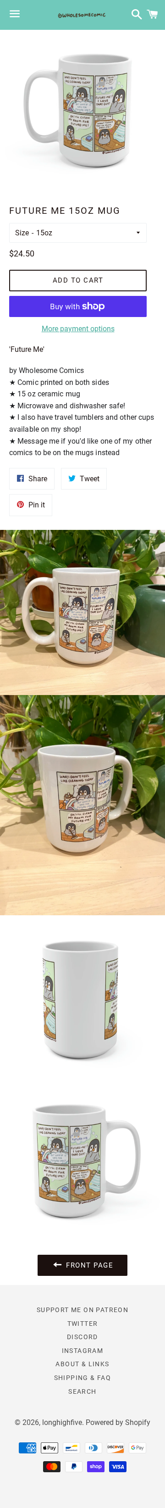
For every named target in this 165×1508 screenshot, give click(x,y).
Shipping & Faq (82, 1377)
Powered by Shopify (118, 1422)
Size (22, 232)
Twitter (82, 1323)
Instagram (83, 1350)
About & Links (82, 1364)
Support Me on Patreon (82, 1309)
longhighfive (62, 1422)
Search (82, 1391)
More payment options (78, 328)
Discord (82, 1337)
